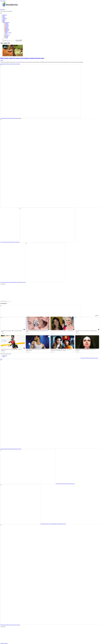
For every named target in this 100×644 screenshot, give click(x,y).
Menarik (3, 20)
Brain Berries (2, 9)
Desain (3, 15)
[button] (3, 39)
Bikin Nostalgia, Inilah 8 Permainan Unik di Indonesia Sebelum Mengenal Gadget (22, 58)
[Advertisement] (31, 292)
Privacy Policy (4, 355)
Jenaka (3, 19)
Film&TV (4, 17)
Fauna (3, 16)
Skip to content (2, 0)
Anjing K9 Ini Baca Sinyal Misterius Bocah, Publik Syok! (10, 242)
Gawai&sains (4, 18)
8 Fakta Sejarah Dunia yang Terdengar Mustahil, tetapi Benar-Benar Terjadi (13, 282)
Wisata (3, 21)
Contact (3, 356)
